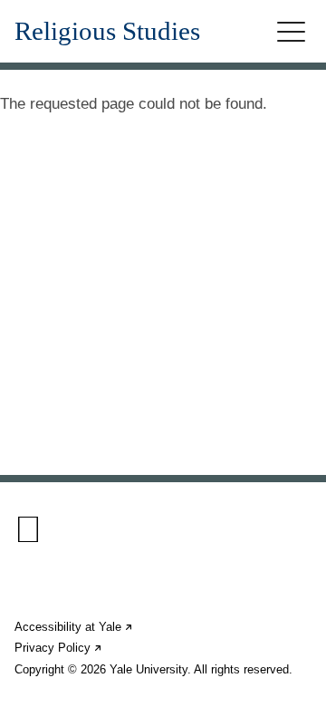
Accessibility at (74, 627)
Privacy (58, 647)
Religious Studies (107, 31)
